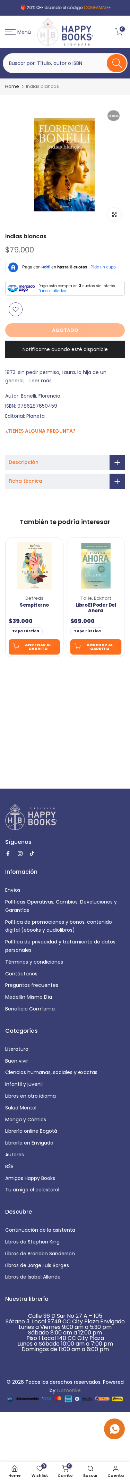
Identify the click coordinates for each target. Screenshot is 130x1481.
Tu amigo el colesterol (32, 1189)
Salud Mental (20, 1107)
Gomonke (69, 1390)
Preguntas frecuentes (31, 985)
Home (12, 86)
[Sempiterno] (34, 565)
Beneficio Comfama (30, 1008)
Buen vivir (16, 1060)
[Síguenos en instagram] (16, 445)
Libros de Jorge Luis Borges (37, 1265)
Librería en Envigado (29, 1142)
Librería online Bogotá (31, 1131)
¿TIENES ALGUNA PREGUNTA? (40, 430)
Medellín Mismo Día (28, 996)
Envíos (12, 890)
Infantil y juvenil (24, 1084)
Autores (14, 1154)
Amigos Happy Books (30, 1178)
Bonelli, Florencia (40, 395)
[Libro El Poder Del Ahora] (96, 565)
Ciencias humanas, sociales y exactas (51, 1072)
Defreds (34, 598)
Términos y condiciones (34, 961)
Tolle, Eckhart (95, 598)
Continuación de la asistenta (40, 1229)
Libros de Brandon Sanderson (40, 1253)
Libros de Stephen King (32, 1241)
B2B (9, 1166)
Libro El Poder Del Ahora (96, 608)
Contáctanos (21, 973)
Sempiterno (34, 605)
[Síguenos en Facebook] (8, 446)
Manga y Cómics (25, 1119)
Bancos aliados (52, 290)
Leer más (40, 380)
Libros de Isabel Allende (33, 1276)
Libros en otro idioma (30, 1095)
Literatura (16, 1049)
